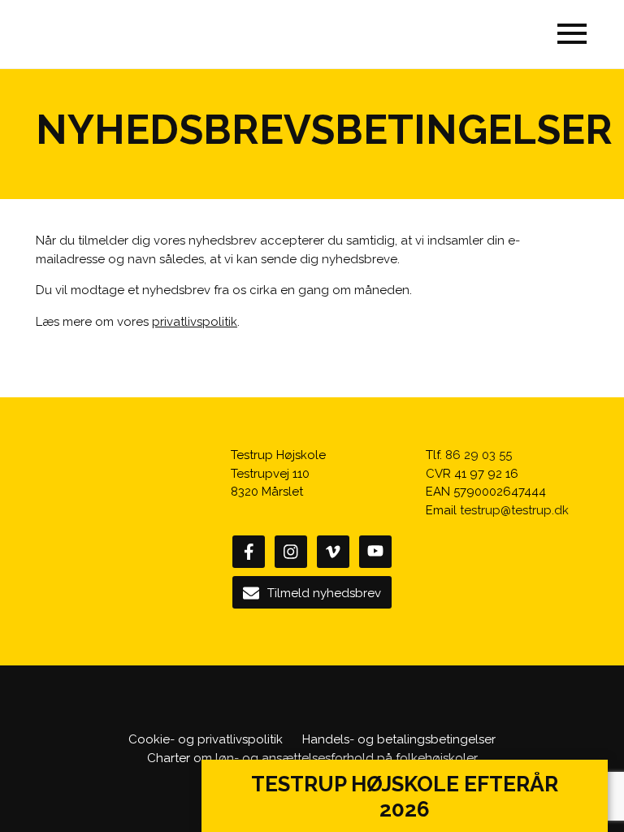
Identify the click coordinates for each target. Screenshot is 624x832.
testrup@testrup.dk (514, 510)
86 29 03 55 (478, 455)
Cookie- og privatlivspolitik (205, 739)
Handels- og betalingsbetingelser (399, 739)
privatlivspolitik (194, 321)
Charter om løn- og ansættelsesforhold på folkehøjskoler (312, 758)
